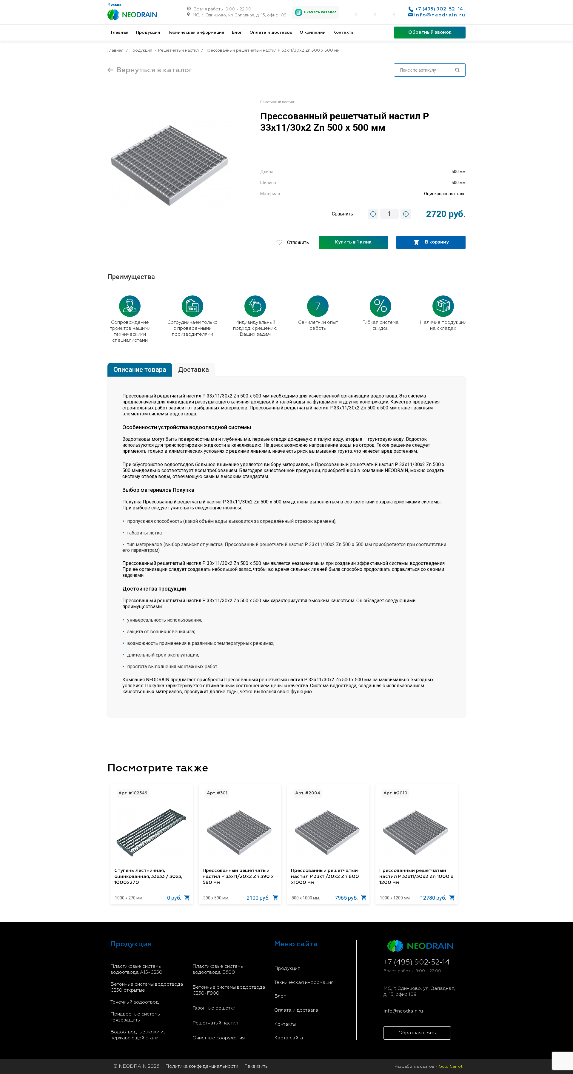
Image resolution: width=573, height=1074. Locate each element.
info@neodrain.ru (440, 15)
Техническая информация (196, 32)
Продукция (148, 32)
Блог (237, 32)
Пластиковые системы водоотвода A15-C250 (136, 969)
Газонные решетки (213, 1008)
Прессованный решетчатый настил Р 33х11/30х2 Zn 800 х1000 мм (325, 876)
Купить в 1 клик (353, 242)
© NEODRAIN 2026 (136, 1066)
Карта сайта (288, 1038)
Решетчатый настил (215, 1023)
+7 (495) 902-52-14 (439, 9)
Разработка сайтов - (429, 1066)
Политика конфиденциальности (201, 1066)
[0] (349, 12)
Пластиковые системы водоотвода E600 (218, 969)
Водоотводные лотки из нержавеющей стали (138, 1035)
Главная (119, 32)
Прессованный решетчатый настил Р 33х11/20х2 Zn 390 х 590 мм (238, 876)
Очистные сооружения (218, 1038)
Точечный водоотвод (134, 1002)
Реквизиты (256, 1066)
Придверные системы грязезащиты (135, 1017)
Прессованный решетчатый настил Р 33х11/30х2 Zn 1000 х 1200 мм (416, 876)
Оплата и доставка (270, 32)
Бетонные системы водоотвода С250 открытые (146, 987)
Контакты (344, 32)
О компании (313, 32)
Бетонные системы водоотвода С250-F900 (228, 990)
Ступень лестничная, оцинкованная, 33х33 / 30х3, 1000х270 (148, 876)
